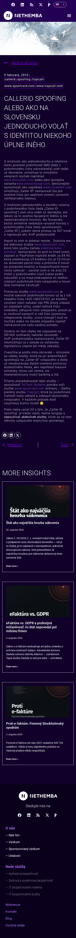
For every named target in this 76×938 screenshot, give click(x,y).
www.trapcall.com (50, 86)
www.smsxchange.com (33, 183)
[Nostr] (50, 4)
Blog (9, 918)
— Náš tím (13, 835)
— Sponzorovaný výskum (23, 849)
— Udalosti (13, 856)
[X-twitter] (40, 4)
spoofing (23, 79)
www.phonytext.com (19, 180)
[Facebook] (13, 4)
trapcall (38, 79)
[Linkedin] (22, 4)
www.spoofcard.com (20, 86)
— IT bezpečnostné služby (23, 894)
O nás (10, 828)
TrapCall (33, 392)
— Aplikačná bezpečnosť (22, 873)
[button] (69, 16)
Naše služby (15, 866)
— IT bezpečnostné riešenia (24, 887)
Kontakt (11, 911)
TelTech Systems (33, 384)
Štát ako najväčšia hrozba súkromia (32, 523)
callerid (10, 79)
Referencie (13, 905)
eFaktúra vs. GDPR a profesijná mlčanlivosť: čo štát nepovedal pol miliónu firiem (31, 627)
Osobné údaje (15, 925)
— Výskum (13, 842)
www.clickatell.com (57, 187)
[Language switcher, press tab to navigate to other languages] (60, 4)
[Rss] (31, 4)
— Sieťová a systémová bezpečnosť (29, 880)
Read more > (12, 566)
